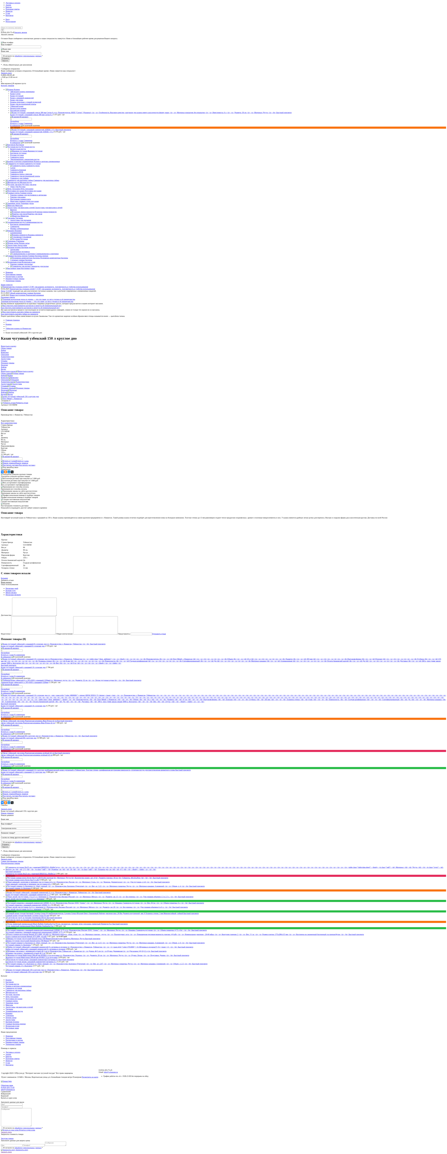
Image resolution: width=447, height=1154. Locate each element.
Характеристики (7, 382)
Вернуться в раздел (8, 371)
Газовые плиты (12, 1001)
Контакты (9, 15)
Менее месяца (11, 593)
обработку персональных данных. (28, 56)
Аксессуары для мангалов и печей (19, 1007)
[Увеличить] (20, 396)
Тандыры (9, 1009)
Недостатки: (6, 634)
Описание (5, 380)
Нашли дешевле (21, 463)
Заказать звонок (20, 32)
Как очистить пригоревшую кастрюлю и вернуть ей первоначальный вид (30, 308)
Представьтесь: (124, 634)
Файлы (4, 392)
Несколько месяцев (13, 595)
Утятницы (10, 1015)
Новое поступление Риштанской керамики (27, 295)
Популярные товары (14, 274)
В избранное (15, 125)
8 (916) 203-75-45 (7, 1087)
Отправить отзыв (159, 634)
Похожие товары (7, 388)
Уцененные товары (13, 281)
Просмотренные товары (10, 863)
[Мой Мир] (8, 471)
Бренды (9, 7)
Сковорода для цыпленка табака (18, 990)
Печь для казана (12, 997)
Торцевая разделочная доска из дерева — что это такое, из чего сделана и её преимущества (37, 301)
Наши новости (7, 285)
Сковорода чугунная (14, 988)
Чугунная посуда (12, 984)
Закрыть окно (6, 73)
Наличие (4, 390)
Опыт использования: (9, 584)
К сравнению (19, 655)
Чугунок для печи (13, 994)
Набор (3, 376)
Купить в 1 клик (16, 123)
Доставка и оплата (13, 3)
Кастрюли (10, 982)
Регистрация (11, 21)
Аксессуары (5, 384)
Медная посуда (11, 992)
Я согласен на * (23, 1128)
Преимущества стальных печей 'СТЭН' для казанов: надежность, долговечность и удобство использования (52, 289)
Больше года (10, 590)
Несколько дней (12, 588)
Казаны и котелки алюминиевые (19, 986)
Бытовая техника (12, 1022)
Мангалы (9, 1005)
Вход (8, 19)
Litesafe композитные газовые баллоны (25, 293)
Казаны (9, 980)
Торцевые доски (12, 1003)
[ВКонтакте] (2, 471)
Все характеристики (9, 423)
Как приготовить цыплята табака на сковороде (19, 314)
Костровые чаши (12, 1028)
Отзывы (4, 386)
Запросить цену (21, 1150)
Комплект (5, 378)
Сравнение (28, 123)
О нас (8, 13)
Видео (3, 394)
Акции (8, 5)
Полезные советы (13, 9)
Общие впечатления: (64, 634)
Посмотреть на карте (90, 1077)
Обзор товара (6, 373)
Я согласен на (23, 56)
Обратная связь (7, 1085)
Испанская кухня (12, 1026)
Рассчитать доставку (27, 465)
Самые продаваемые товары (12, 861)
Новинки (9, 272)
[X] (12, 471)
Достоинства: (6, 615)
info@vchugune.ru (111, 1072)
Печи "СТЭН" (6, 291)
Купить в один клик (27, 1130)
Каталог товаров (7, 86)
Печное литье (11, 1018)
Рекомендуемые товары (15, 279)
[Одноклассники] (5, 471)
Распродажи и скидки (14, 277)
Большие (4, 578)
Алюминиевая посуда (14, 1011)
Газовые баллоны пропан (16, 1024)
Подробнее (14, 121)
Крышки (9, 1013)
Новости (9, 11)
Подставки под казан (14, 999)
